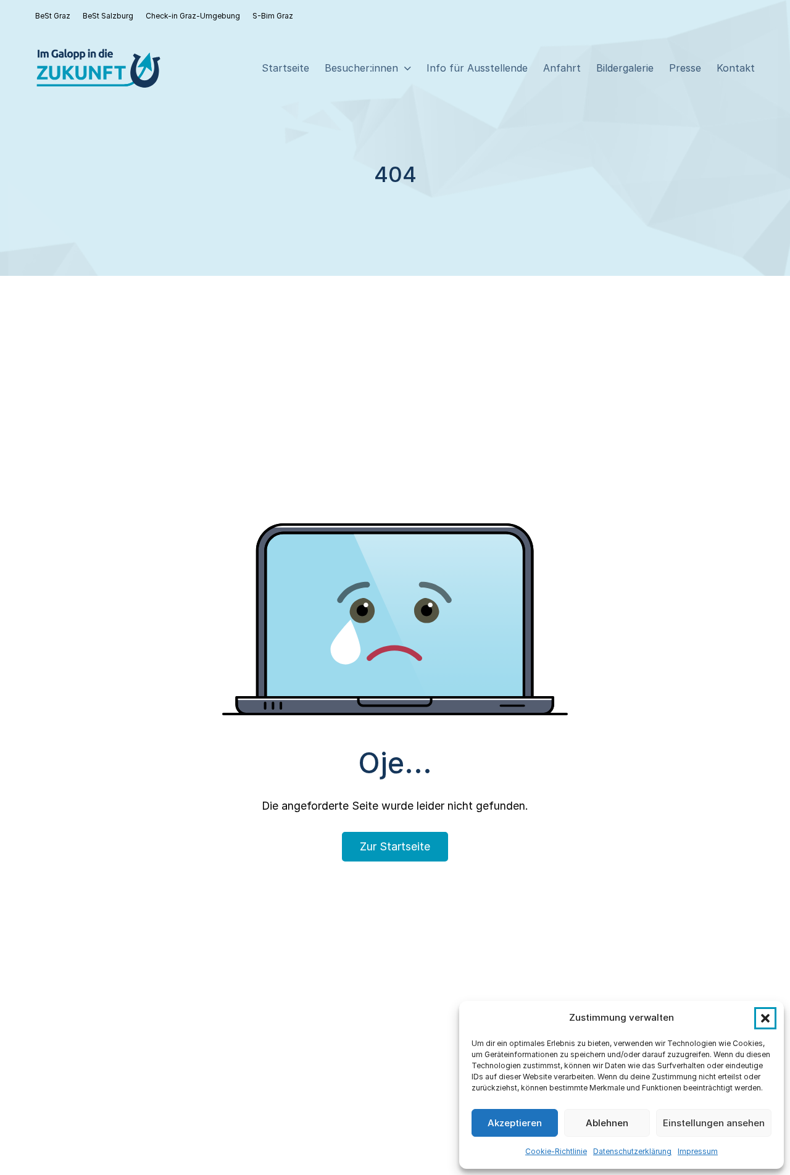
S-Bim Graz (272, 15)
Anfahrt (562, 68)
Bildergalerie (625, 68)
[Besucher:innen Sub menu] (407, 68)
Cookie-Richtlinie (556, 1151)
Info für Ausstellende (477, 68)
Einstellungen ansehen (714, 1123)
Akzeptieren (515, 1123)
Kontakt (736, 68)
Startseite (285, 68)
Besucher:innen (361, 68)
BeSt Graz (52, 15)
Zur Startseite (395, 846)
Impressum (698, 1151)
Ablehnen (607, 1123)
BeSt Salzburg (108, 15)
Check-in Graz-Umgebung (193, 15)
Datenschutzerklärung (632, 1151)
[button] (765, 1018)
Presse (685, 68)
